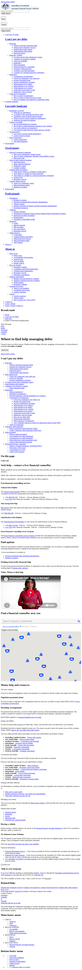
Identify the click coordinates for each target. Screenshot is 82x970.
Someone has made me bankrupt (25, 120)
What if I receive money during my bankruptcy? (30, 118)
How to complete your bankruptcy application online (31, 100)
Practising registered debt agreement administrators (31, 202)
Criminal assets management (23, 271)
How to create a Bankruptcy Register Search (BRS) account (34, 156)
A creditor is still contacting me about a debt (28, 114)
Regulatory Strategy (20, 267)
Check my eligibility (20, 61)
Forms (16, 223)
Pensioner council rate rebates (30, 767)
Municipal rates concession (22, 777)
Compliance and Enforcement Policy (26, 269)
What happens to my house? (23, 88)
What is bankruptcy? (16, 392)
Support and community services (25, 47)
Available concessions (27, 751)
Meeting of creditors (20, 187)
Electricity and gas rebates (24, 743)
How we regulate (15, 265)
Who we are (13, 253)
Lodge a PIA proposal (16, 452)
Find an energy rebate (27, 739)
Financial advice (10, 812)
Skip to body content (8, 354)
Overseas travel (14, 132)
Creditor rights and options (18, 170)
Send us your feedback (21, 288)
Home (7, 315)
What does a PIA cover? (17, 448)
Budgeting (8, 814)
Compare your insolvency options (16, 386)
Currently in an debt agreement (24, 71)
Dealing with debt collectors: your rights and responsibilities (25, 794)
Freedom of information (17, 961)
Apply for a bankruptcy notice (24, 183)
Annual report (18, 259)
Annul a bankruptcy (20, 139)
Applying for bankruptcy (17, 94)
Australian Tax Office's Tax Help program (22, 859)
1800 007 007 (13, 497)
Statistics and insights (16, 277)
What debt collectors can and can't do (17, 796)
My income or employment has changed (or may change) (33, 126)
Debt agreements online (22, 185)
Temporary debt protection (22, 69)
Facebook (4, 330)
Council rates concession (22, 775)
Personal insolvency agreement (24, 67)
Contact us (8, 302)
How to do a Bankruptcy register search (27, 154)
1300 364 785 (38, 875)
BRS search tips (19, 158)
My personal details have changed (25, 124)
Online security (14, 963)
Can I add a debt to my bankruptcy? (26, 128)
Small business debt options (23, 51)
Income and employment (22, 80)
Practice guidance (20, 212)
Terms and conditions (16, 958)
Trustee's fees (18, 177)
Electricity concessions (21, 747)
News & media (19, 261)
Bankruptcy (18, 63)
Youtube (4, 901)
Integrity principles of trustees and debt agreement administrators (35, 206)
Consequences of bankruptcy (23, 76)
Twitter (3, 334)
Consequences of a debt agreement (21, 438)
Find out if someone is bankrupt (20, 152)
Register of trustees (20, 200)
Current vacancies (20, 296)
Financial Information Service (15, 851)
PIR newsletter (19, 227)
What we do (18, 255)
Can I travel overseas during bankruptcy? (27, 134)
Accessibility (13, 929)
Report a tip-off (14, 939)
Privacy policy (14, 959)
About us (8, 244)
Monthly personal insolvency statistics (26, 279)
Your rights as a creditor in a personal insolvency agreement (34, 175)
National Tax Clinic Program (15, 855)
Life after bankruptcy (21, 141)
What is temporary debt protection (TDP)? (23, 428)
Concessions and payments (30, 741)
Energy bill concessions (26, 745)
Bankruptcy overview (16, 111)
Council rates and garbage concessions (34, 769)
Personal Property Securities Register (48, 828)
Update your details (16, 122)
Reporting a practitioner (22, 275)
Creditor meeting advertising (23, 237)
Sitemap (12, 965)
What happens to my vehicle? (24, 86)
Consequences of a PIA (17, 450)
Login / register (10, 304)
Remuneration (18, 217)
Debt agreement (10, 432)
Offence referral (19, 204)
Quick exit (5, 350)
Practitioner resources (21, 208)
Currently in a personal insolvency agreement (29, 73)
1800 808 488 (8, 513)
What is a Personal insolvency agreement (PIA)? (25, 446)
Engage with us (19, 263)
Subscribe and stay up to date (10, 903)
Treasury (12, 946)
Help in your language (16, 931)
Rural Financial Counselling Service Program (19, 536)
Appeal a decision (20, 292)
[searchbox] (15, 11)
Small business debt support (23, 49)
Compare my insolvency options (24, 59)
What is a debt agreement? (18, 434)
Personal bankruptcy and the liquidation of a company (27, 396)
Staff (11, 923)
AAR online (18, 235)
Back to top (5, 889)
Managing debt (10, 818)
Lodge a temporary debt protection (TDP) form (25, 430)
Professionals (9, 189)
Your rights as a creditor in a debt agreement (28, 174)
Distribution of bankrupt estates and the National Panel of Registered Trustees (40, 214)
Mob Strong (5, 508)
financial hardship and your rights (30, 717)
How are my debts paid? (22, 417)
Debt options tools (11, 374)
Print (2, 326)
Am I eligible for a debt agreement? (21, 436)
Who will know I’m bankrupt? (24, 421)
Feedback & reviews (16, 286)
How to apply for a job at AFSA (24, 300)
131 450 (16, 875)
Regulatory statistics (20, 284)
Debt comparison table (17, 388)
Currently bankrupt (11, 101)
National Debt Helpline (12, 492)
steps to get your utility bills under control (25, 730)
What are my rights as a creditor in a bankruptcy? (30, 172)
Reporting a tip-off (20, 179)
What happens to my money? (23, 405)
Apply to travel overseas (22, 136)
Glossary (12, 941)
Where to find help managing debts (25, 46)
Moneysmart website (38, 803)
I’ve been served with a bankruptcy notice (19, 382)
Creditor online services (17, 181)
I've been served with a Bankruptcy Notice (28, 57)
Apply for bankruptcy (16, 425)
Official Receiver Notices (22, 239)
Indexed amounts (19, 225)
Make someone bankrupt (22, 164)
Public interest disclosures (18, 933)
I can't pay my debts (12, 34)
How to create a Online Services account (27, 98)
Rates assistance (32, 765)
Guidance (12, 210)
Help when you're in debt (13, 792)
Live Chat (8, 499)
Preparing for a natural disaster (15, 820)
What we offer (18, 298)
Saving (7, 816)
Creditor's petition (20, 168)
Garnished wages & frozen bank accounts (28, 116)
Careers (12, 294)
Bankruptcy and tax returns (23, 92)
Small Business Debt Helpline (14, 522)
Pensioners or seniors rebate (29, 779)
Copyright (12, 956)
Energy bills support (34, 737)
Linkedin (4, 332)
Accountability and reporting (23, 257)
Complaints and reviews (22, 290)
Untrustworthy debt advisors (19, 373)
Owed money (9, 143)
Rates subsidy (20, 771)
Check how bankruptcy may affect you (27, 400)
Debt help (12, 44)
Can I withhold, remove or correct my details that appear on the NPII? (37, 423)
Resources (12, 221)
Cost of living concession (26, 773)
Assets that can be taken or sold (24, 90)
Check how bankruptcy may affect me (26, 78)
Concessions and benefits (21, 749)
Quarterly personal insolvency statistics (27, 280)
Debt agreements (19, 65)
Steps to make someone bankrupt (20, 160)
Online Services (14, 233)
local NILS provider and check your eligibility (23, 844)
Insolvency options (15, 55)
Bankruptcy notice (20, 166)
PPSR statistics (19, 282)
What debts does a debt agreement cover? (23, 440)
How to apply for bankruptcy (23, 96)
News (11, 937)
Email (3, 328)
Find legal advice (19, 53)
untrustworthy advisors (20, 568)
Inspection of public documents (24, 215)
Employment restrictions (22, 419)
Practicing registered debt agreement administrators (22, 556)
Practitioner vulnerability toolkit (24, 219)
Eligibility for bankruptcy (17, 394)
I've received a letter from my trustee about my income (32, 130)
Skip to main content (8, 2)
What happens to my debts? (23, 84)
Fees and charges (19, 229)
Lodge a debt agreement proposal (20, 442)
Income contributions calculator (24, 82)
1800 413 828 (13, 525)
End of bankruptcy (15, 138)
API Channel (18, 242)
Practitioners (13, 198)
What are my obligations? (22, 112)
